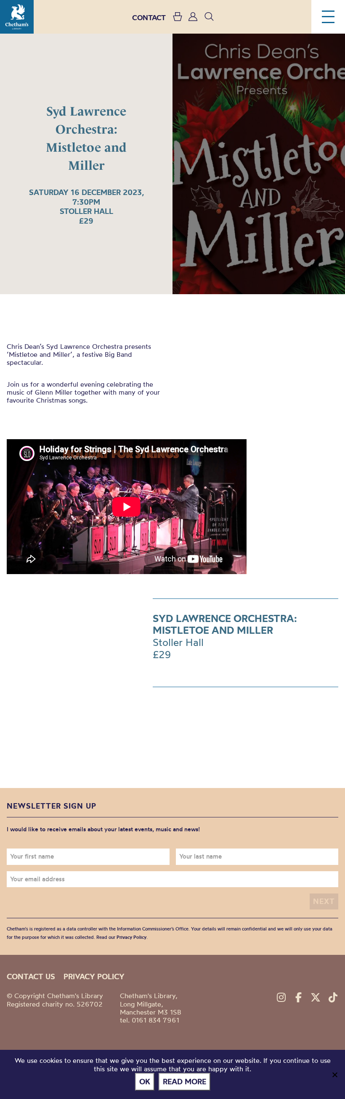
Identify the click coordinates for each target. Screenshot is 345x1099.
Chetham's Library (17, 17)
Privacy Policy (131, 937)
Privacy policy (94, 976)
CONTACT (149, 17)
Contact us (31, 976)
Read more (184, 1081)
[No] (334, 1074)
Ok (144, 1081)
